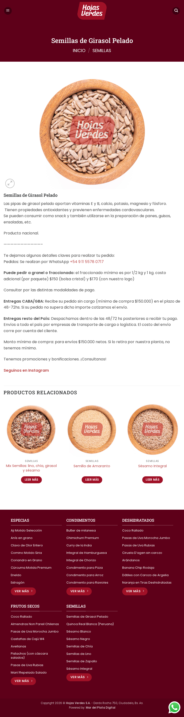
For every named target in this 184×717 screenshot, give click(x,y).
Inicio (79, 51)
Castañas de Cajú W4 (27, 639)
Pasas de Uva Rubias (138, 545)
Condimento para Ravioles (87, 583)
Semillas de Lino (78, 654)
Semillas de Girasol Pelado (87, 617)
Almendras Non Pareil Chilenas (35, 624)
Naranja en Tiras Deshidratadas (147, 583)
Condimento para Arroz (84, 575)
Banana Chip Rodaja (138, 568)
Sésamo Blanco (78, 631)
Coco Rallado (133, 530)
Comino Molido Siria (26, 553)
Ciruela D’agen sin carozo (142, 553)
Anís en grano (22, 538)
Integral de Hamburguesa (86, 553)
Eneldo (16, 575)
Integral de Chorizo (81, 560)
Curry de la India (79, 545)
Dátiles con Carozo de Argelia (145, 575)
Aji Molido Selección (26, 530)
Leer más (31, 480)
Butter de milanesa (81, 530)
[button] (8, 11)
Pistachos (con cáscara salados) (29, 656)
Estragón (17, 583)
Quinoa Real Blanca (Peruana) (90, 624)
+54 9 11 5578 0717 (87, 261)
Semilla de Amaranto (92, 466)
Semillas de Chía (79, 646)
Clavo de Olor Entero (27, 545)
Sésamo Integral (152, 466)
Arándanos (131, 560)
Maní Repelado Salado (29, 673)
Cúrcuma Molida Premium (31, 568)
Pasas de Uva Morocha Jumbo (146, 538)
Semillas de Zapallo (81, 661)
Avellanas (18, 646)
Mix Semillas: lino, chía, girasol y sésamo (31, 468)
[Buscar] (176, 11)
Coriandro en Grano (26, 560)
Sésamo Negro (78, 639)
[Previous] (3, 446)
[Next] (180, 446)
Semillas (101, 51)
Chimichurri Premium (82, 538)
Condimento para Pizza (84, 568)
